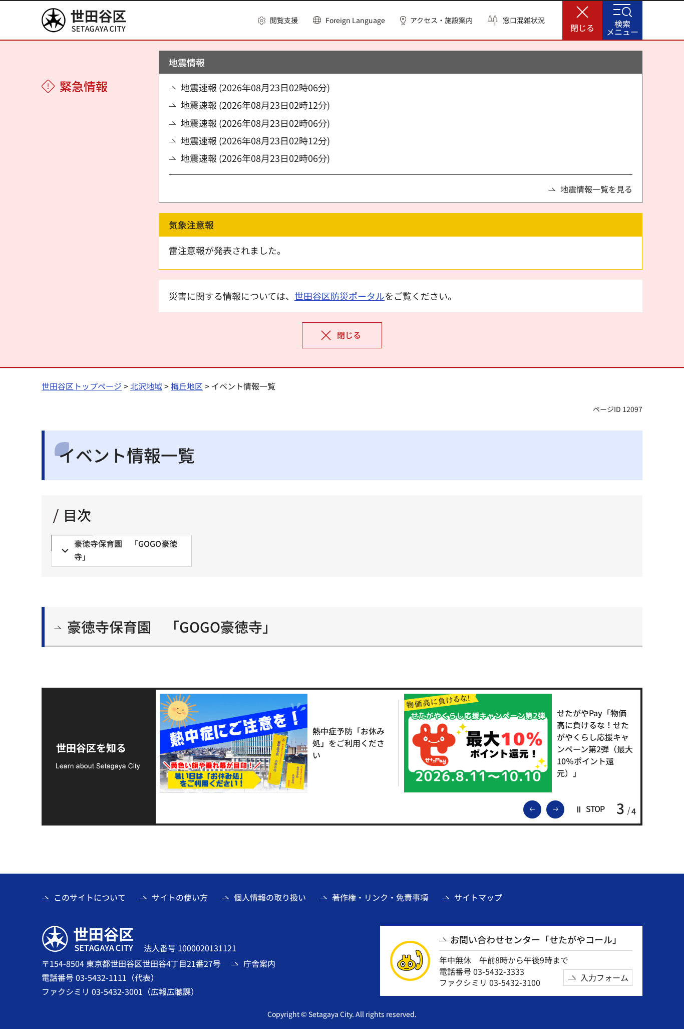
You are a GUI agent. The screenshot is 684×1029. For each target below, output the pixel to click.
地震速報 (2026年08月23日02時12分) (255, 105)
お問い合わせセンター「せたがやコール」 (535, 939)
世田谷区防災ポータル (339, 295)
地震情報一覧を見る (596, 188)
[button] (278, 21)
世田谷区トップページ (82, 386)
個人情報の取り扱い (270, 897)
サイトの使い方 (180, 897)
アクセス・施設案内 (441, 20)
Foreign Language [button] (355, 20)
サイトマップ (478, 897)
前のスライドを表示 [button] (540, 808)
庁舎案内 (259, 963)
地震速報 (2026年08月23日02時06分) (255, 87)
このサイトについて (90, 897)
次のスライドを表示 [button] (563, 808)
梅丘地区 (187, 386)
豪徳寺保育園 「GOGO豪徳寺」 (171, 627)
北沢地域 (146, 386)
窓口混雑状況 (524, 20)
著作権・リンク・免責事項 (380, 897)
